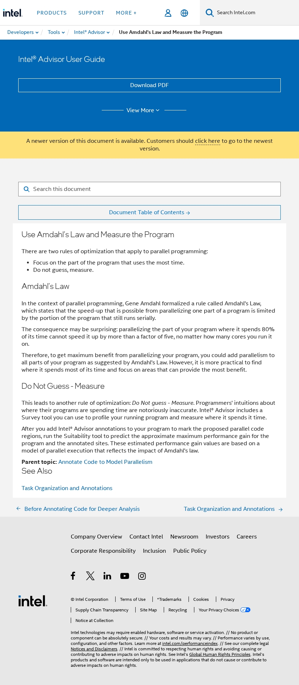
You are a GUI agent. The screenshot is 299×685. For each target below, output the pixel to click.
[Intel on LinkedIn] (107, 577)
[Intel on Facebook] (73, 577)
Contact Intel (146, 536)
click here (207, 141)
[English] (184, 13)
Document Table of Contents (146, 212)
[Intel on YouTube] (125, 577)
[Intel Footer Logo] (32, 600)
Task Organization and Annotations (67, 488)
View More (140, 110)
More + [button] (126, 12)
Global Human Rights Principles (220, 654)
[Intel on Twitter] (90, 577)
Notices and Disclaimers (94, 648)
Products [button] (52, 12)
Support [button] (91, 12)
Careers (247, 536)
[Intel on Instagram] (142, 577)
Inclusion (154, 551)
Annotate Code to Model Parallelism (105, 462)
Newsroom (184, 536)
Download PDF (149, 85)
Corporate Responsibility (103, 551)
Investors (217, 536)
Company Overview (96, 536)
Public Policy (189, 551)
